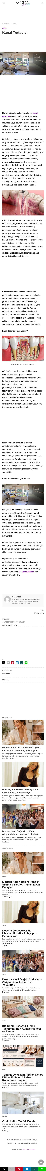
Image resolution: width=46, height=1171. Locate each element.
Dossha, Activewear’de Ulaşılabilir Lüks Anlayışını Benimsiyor (19, 933)
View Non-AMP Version (29, 1149)
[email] (11, 1169)
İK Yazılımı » (39, 613)
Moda (4, 1020)
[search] (42, 3)
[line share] (26, 662)
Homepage (6, 23)
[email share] (8, 662)
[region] (23, 13)
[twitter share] (3, 662)
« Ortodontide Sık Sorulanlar (13, 622)
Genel (14, 23)
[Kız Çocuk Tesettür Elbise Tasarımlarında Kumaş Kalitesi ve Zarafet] (23, 1007)
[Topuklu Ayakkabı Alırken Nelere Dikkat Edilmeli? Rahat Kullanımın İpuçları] (23, 1056)
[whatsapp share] (21, 662)
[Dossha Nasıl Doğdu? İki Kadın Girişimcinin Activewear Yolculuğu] (23, 816)
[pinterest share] (12, 662)
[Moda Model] (23, 3)
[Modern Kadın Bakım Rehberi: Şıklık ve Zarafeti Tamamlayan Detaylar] (23, 732)
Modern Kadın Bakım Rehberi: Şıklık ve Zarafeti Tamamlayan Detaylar (21, 884)
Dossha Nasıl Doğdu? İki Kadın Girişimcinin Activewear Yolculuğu (22, 982)
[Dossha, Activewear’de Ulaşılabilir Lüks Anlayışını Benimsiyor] (23, 774)
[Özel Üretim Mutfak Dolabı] (23, 1103)
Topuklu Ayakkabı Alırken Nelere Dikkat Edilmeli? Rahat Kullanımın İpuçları (22, 1077)
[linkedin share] (17, 662)
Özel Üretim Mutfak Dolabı (19, 1121)
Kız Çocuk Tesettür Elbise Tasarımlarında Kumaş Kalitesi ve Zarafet (21, 1028)
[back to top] (41, 1162)
